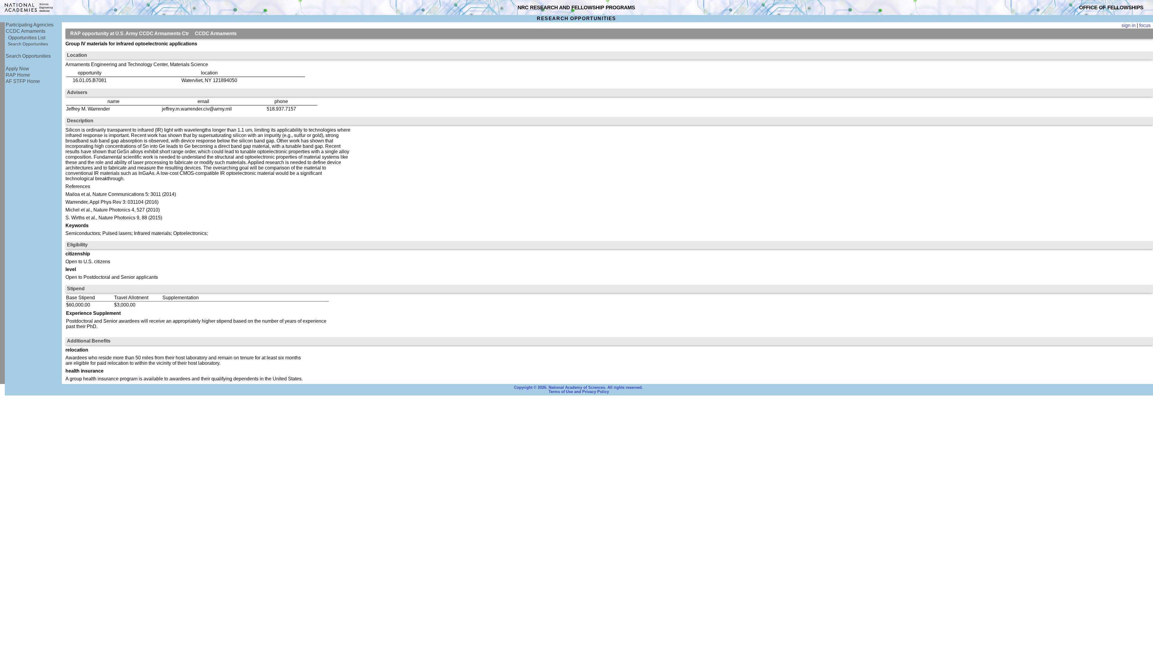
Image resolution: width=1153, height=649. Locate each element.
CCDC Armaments (25, 31)
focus (1145, 25)
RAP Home (18, 75)
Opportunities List (26, 37)
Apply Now (17, 68)
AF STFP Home (23, 81)
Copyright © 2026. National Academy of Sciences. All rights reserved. (578, 387)
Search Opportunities (28, 43)
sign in (1128, 25)
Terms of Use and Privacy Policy (579, 392)
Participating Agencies (29, 24)
